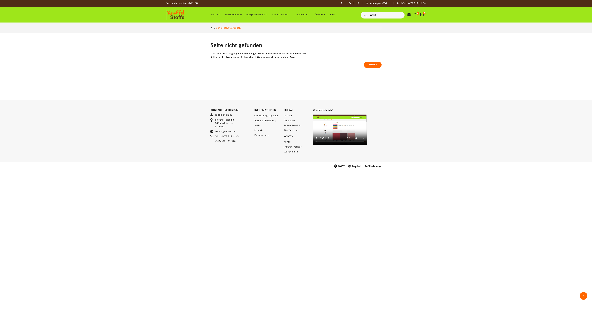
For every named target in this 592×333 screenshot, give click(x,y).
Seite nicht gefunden (228, 28)
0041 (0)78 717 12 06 (227, 136)
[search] (365, 15)
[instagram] (350, 3)
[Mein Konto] (409, 14)
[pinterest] (358, 3)
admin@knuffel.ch (225, 131)
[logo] (175, 15)
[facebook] (341, 3)
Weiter (373, 65)
